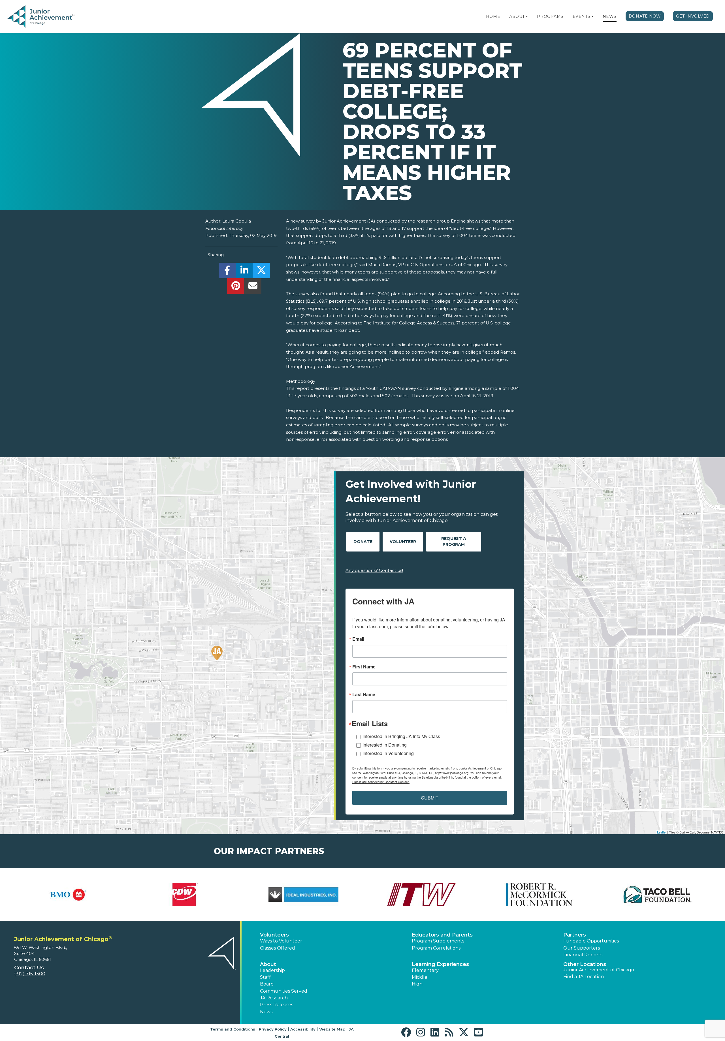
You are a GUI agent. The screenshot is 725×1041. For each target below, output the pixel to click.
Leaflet (661, 832)
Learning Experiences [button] (440, 964)
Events (581, 16)
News (610, 16)
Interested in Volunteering (388, 753)
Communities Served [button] (283, 991)
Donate (362, 541)
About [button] (268, 964)
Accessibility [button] (302, 1029)
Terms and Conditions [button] (232, 1029)
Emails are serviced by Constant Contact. (381, 781)
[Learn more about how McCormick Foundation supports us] (539, 894)
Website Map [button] (332, 1029)
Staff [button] (265, 977)
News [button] (266, 1011)
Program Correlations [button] (436, 948)
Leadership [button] (272, 970)
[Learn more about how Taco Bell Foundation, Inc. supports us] (657, 894)
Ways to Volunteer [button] (281, 941)
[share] (227, 272)
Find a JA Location (583, 976)
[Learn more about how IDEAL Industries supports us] (303, 894)
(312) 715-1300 (29, 973)
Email (358, 639)
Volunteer (403, 541)
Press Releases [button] (276, 1004)
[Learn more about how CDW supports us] (185, 894)
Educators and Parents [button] (442, 934)
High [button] (417, 984)
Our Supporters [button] (581, 948)
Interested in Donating (384, 744)
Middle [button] (419, 977)
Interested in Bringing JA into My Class (401, 736)
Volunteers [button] (274, 934)
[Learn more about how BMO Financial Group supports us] (67, 894)
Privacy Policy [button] (273, 1029)
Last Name (363, 694)
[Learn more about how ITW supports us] (421, 894)
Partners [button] (574, 934)
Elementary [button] (425, 970)
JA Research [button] (274, 998)
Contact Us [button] (29, 967)
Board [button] (267, 984)
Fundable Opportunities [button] (591, 941)
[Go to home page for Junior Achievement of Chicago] (41, 17)
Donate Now (645, 16)
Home (493, 16)
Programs (550, 16)
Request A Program (453, 541)
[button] (527, 16)
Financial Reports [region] (582, 954)
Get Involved (693, 16)
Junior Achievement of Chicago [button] (598, 969)
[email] (252, 287)
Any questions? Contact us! (374, 570)
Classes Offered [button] (277, 948)
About (517, 16)
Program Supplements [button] (438, 941)
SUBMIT (429, 797)
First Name (364, 666)
